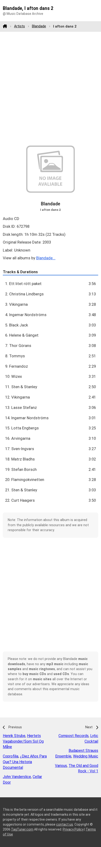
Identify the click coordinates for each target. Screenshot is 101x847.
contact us (64, 824)
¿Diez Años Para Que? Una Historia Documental (25, 762)
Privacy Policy (73, 829)
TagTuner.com (22, 829)
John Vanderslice (17, 776)
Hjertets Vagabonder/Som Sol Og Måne (23, 741)
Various (61, 765)
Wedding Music (85, 756)
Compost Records (73, 735)
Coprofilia (10, 756)
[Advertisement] (50, 88)
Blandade (39, 26)
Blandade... (45, 258)
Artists (19, 26)
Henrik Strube (14, 735)
